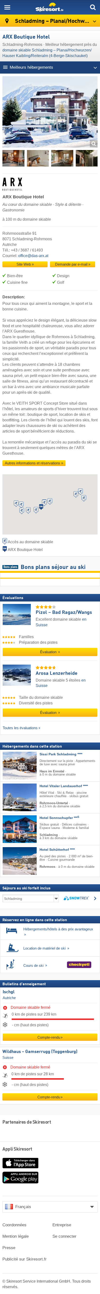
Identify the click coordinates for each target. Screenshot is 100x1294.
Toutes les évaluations (20, 728)
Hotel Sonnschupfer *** (59, 818)
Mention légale (15, 1236)
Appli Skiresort (17, 1149)
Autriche (9, 998)
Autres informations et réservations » (34, 463)
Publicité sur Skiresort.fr (24, 1259)
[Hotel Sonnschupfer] (12, 829)
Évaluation (49, 652)
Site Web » (25, 264)
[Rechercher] (92, 7)
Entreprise (61, 1225)
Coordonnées (14, 1225)
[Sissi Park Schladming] (12, 765)
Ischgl (9, 992)
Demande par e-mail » (72, 264)
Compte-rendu (48, 1037)
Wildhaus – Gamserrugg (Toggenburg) (39, 1052)
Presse (8, 1247)
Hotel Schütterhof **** (57, 850)
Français (23, 1206)
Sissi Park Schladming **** (61, 754)
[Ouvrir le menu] (7, 7)
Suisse (7, 1058)
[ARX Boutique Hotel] (50, 113)
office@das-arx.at (33, 256)
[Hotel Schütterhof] (12, 861)
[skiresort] (50, 7)
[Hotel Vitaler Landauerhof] (12, 797)
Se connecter (64, 1236)
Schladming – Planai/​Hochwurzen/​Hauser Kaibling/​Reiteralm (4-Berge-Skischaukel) (57, 21)
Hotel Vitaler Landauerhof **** (64, 786)
